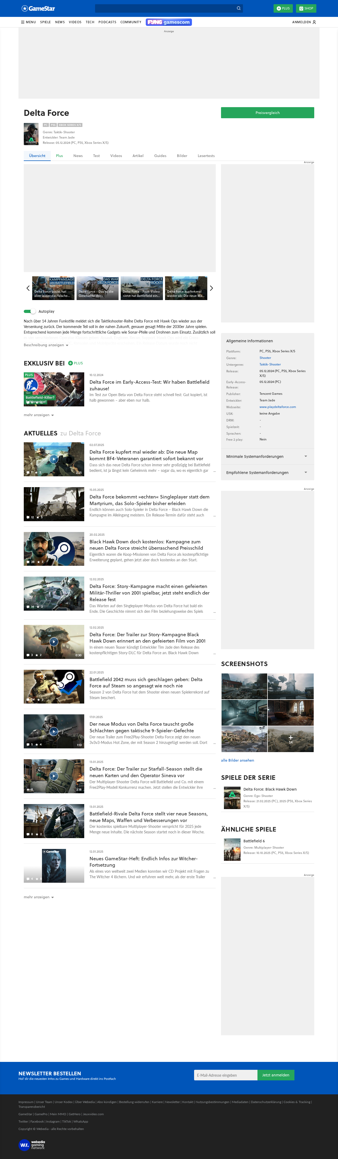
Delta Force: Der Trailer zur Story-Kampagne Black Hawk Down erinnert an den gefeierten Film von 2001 (147, 637)
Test (96, 155)
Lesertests (206, 155)
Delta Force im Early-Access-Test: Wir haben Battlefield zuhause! (149, 385)
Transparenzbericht (31, 1106)
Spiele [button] (45, 22)
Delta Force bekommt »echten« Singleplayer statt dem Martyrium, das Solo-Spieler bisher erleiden (150, 500)
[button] (28, 22)
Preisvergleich (268, 112)
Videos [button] (75, 22)
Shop (308, 8)
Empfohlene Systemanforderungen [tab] (257, 472)
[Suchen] (238, 8)
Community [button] (130, 22)
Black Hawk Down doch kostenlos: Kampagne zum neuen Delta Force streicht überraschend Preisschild (146, 545)
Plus (286, 8)
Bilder (182, 155)
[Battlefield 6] (232, 849)
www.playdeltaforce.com (278, 407)
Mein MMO (58, 1114)
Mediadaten (240, 1102)
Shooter (265, 357)
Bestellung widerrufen (134, 1102)
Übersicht (37, 155)
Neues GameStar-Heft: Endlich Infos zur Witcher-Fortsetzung (144, 861)
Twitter (23, 1121)
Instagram (53, 1121)
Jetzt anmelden (275, 1075)
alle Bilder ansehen (237, 760)
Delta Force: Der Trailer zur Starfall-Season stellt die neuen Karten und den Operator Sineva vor (146, 772)
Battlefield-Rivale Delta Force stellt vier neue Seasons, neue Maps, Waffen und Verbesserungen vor (149, 817)
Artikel (138, 155)
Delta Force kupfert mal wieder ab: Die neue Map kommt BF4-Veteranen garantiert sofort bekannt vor (146, 455)
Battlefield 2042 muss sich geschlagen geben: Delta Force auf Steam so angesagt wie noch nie (146, 682)
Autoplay (46, 311)
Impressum (26, 1102)
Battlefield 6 (254, 841)
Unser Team (44, 1102)
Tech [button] (90, 22)
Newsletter (172, 1102)
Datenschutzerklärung (266, 1102)
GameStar (25, 1114)
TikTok (66, 1121)
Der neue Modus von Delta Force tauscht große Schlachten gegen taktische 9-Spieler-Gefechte (142, 727)
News (78, 155)
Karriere (157, 1102)
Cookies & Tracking (297, 1102)
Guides (160, 155)
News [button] (60, 22)
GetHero (75, 1114)
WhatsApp (80, 1121)
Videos (116, 155)
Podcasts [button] (107, 22)
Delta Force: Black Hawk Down (270, 789)
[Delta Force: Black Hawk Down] (232, 798)
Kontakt (187, 1102)
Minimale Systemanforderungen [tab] (255, 456)
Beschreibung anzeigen (44, 345)
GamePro (41, 1114)
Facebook (37, 1121)
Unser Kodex (64, 1102)
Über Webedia (85, 1102)
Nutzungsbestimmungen (212, 1102)
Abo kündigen (107, 1102)
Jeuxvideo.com (93, 1114)
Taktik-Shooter (270, 364)
